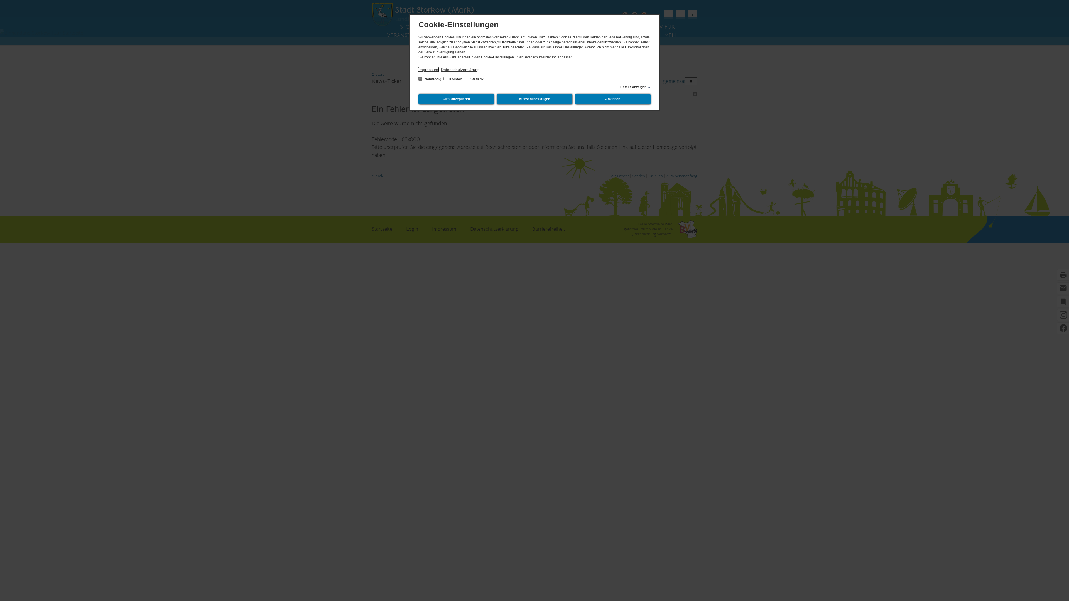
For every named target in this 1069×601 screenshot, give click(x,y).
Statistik (477, 79)
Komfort (455, 79)
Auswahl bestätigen (534, 99)
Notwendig (433, 79)
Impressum (428, 69)
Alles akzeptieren (456, 99)
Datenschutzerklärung (460, 69)
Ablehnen (612, 99)
